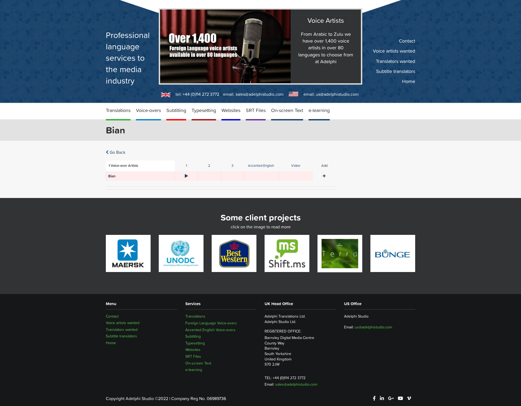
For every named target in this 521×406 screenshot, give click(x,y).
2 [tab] (209, 165)
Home (408, 81)
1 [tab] (186, 165)
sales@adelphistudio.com (260, 94)
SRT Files (256, 110)
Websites (230, 110)
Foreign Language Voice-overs (211, 323)
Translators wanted (395, 61)
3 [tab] (232, 165)
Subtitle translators (395, 71)
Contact (407, 40)
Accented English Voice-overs (210, 330)
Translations (118, 110)
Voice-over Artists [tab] (123, 165)
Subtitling (176, 110)
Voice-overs (148, 110)
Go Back (117, 152)
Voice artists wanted (394, 51)
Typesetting (204, 110)
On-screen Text (287, 110)
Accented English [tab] (261, 165)
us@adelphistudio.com (337, 94)
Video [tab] (295, 165)
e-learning (319, 110)
